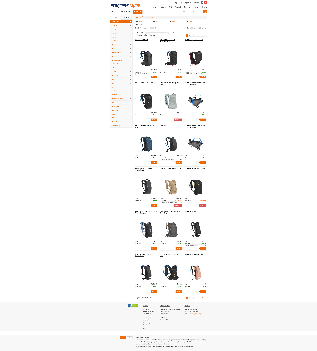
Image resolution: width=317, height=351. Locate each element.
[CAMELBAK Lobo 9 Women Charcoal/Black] (146, 272)
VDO (113, 118)
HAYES (114, 91)
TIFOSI (113, 114)
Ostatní (115, 41)
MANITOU (114, 95)
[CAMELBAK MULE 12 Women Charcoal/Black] (146, 187)
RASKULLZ (115, 102)
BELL (113, 48)
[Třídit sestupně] (155, 28)
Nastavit (129, 338)
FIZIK (113, 68)
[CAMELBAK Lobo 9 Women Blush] (196, 272)
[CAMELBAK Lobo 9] (196, 229)
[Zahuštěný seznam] (205, 28)
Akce (145, 35)
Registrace (188, 3)
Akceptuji (123, 338)
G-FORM (114, 72)
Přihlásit (196, 3)
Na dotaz (177, 119)
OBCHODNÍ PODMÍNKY (148, 317)
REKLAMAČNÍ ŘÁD (147, 319)
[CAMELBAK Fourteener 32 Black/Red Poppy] (171, 58)
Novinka (152, 35)
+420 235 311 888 (193, 311)
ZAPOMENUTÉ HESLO (148, 311)
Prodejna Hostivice (117, 99)
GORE (113, 83)
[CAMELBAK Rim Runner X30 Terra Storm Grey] (171, 229)
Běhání (115, 29)
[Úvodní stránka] (137, 17)
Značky (115, 17)
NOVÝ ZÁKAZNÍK (147, 313)
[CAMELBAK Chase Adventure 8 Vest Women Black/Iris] (146, 229)
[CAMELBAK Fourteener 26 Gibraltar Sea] (146, 144)
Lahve (115, 37)
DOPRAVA (145, 321)
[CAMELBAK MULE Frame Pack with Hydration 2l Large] (196, 101)
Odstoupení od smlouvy (148, 329)
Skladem (139, 35)
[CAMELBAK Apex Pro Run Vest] (196, 58)
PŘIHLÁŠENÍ (146, 309)
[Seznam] (202, 28)
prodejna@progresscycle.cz (197, 314)
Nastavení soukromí (148, 327)
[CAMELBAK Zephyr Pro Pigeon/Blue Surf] (171, 101)
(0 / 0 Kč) (179, 3)
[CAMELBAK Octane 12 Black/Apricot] (196, 187)
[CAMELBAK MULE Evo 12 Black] (146, 101)
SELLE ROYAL (115, 106)
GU (112, 87)
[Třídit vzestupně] (152, 28)
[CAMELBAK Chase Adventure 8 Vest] (171, 187)
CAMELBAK (115, 21)
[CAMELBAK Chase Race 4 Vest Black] (171, 272)
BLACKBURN (115, 52)
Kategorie (126, 17)
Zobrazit (189, 28)
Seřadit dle (138, 28)
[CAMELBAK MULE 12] (171, 144)
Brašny (115, 33)
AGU (113, 45)
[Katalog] (199, 28)
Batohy (115, 25)
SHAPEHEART (116, 110)
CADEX (114, 56)
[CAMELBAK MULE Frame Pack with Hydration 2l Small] (196, 144)
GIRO (113, 79)
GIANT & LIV (115, 75)
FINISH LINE (115, 64)
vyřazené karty (116, 126)
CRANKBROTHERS (117, 60)
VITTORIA (114, 122)
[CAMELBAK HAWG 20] (146, 58)
